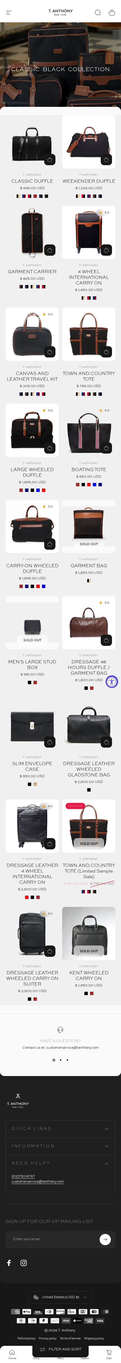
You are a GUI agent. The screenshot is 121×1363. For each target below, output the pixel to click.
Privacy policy (48, 1338)
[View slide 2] (60, 1060)
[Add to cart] (106, 742)
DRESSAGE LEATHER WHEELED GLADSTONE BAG (89, 769)
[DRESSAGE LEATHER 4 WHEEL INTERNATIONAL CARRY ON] (32, 826)
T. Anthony (32, 175)
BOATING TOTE (88, 470)
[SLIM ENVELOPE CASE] (32, 724)
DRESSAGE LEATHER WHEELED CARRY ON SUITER (32, 979)
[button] (9, 12)
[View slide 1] (53, 1060)
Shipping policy (94, 1338)
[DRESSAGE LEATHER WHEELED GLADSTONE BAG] (88, 724)
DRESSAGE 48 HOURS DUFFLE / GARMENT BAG (89, 668)
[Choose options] (49, 742)
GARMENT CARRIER (32, 272)
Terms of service (70, 1338)
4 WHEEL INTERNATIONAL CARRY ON (89, 278)
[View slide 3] (67, 1060)
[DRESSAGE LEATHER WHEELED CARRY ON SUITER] (32, 933)
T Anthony (32, 859)
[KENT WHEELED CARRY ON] (88, 933)
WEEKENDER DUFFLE (88, 181)
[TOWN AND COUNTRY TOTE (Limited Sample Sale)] (88, 826)
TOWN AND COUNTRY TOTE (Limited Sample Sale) (89, 871)
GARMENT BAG (89, 566)
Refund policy (26, 1338)
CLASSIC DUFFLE (32, 181)
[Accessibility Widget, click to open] (112, 681)
